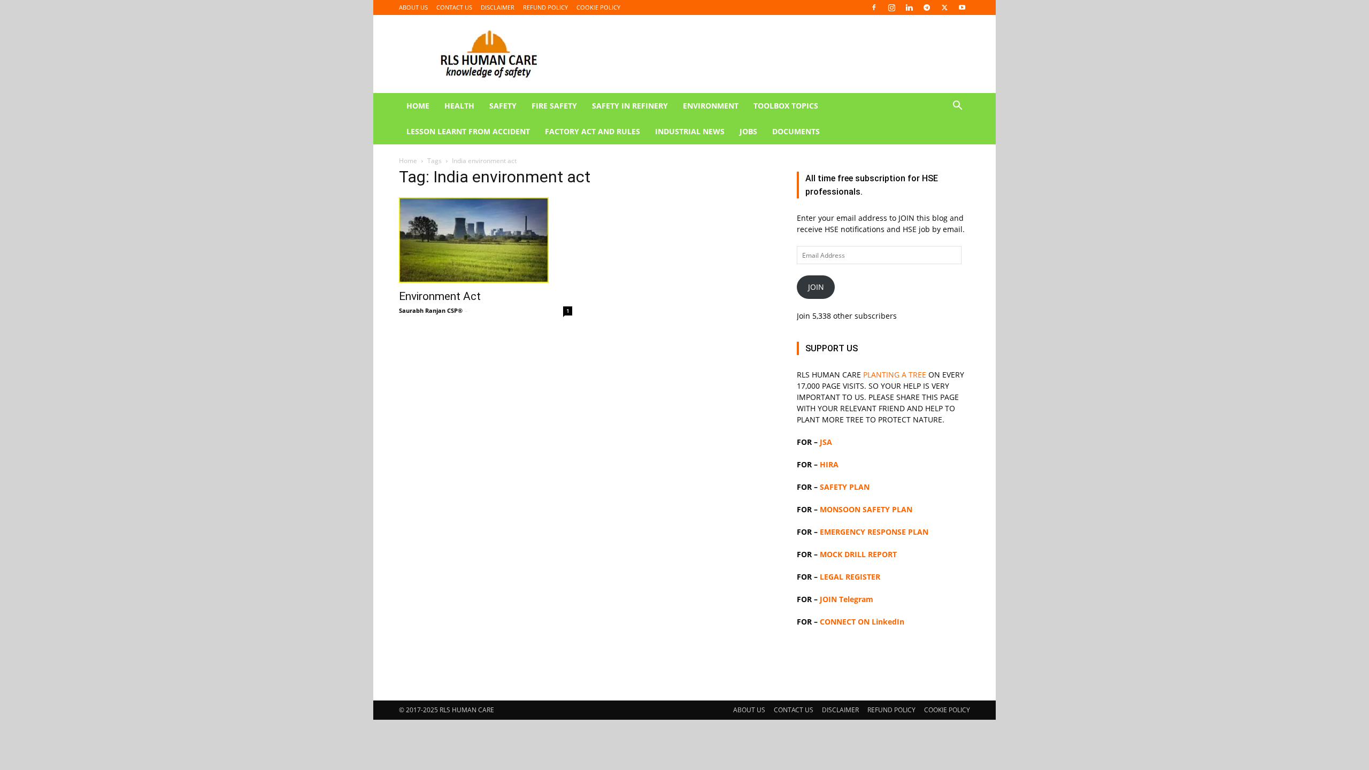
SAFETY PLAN (845, 487)
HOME (417, 106)
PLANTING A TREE (894, 374)
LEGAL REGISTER (850, 577)
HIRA (829, 464)
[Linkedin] (909, 7)
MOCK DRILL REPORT (858, 554)
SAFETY (503, 106)
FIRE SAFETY (554, 106)
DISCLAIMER (497, 7)
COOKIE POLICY (598, 7)
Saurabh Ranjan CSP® (431, 310)
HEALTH (459, 106)
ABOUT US (413, 7)
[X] (944, 7)
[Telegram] (927, 7)
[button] (957, 107)
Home (408, 160)
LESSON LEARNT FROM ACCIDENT (468, 131)
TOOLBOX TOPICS (785, 106)
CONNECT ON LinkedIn (862, 622)
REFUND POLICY (545, 7)
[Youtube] (962, 7)
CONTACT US (454, 7)
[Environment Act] (485, 240)
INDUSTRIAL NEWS (690, 131)
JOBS (748, 131)
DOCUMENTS (796, 131)
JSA (826, 442)
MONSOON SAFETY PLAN (866, 509)
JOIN (816, 287)
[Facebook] (874, 7)
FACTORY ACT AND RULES (592, 131)
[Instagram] (891, 7)
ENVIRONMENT (711, 106)
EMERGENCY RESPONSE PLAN (874, 532)
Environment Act (440, 296)
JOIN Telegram (846, 599)
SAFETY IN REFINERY (630, 106)
